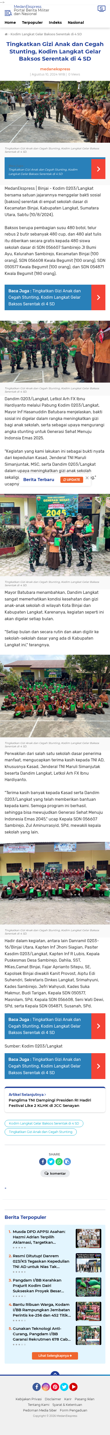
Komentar (57, 1173)
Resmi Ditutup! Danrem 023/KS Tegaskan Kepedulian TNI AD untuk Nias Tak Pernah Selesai (41, 1261)
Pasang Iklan (84, 1399)
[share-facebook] (42, 1161)
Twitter (66, 1393)
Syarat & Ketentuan (67, 1405)
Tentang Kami (38, 1405)
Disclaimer (53, 1399)
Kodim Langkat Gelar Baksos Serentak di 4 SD (44, 1123)
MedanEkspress (27, 6)
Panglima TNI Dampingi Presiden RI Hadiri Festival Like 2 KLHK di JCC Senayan (50, 1103)
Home (10, 22)
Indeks (55, 22)
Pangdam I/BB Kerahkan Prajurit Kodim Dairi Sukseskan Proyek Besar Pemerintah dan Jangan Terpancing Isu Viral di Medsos (37, 1286)
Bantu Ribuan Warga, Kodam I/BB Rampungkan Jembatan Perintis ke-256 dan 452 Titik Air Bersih (41, 1310)
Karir (68, 1399)
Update (73, 480)
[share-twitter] (50, 1161)
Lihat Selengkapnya (54, 1356)
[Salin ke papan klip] (67, 1161)
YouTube (76, 1393)
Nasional (76, 22)
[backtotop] (55, 1375)
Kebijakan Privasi (29, 1399)
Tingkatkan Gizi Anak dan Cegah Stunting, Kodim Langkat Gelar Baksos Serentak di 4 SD (44, 297)
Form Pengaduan (73, 1410)
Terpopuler (32, 22)
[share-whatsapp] (59, 1161)
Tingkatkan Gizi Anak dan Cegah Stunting (40, 1132)
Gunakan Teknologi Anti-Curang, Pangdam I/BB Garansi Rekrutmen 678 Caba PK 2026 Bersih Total (41, 1334)
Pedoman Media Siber (40, 1410)
